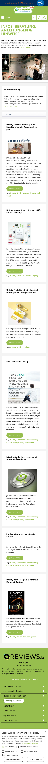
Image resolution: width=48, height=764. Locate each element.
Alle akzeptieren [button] (13, 759)
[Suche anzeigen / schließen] (44, 17)
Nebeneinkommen (24, 440)
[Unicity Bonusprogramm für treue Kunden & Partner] (24, 603)
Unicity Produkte (23, 347)
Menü (8, 17)
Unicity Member (23, 193)
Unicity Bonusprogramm (26, 637)
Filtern (8, 114)
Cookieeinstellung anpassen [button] (24, 679)
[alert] (24, 746)
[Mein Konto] (39, 17)
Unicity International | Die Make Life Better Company (23, 211)
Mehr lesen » (26, 48)
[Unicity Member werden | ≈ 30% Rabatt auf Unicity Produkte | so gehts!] (24, 146)
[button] (24, 755)
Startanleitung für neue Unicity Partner (21, 535)
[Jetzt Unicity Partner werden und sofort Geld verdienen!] (24, 480)
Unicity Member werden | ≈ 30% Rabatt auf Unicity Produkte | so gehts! (21, 127)
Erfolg (15, 442)
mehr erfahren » (10, 106)
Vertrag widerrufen (13, 701)
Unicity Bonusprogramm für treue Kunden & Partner (22, 580)
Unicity (13, 193)
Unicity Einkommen (26, 442)
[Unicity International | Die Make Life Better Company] (24, 233)
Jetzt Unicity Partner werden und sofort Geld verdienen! (21, 458)
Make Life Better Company (27, 276)
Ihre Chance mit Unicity (17, 361)
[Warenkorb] (34, 17)
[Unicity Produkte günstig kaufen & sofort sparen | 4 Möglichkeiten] (24, 313)
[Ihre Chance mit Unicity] (24, 387)
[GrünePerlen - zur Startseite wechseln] (24, 10)
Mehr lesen (15, 188)
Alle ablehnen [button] (36, 759)
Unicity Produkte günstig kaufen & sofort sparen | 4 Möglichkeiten (22, 291)
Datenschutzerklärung (30, 743)
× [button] (45, 731)
